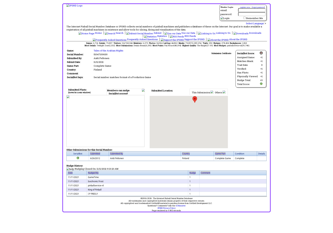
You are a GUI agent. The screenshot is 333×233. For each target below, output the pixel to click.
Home (98, 32)
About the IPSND (238, 39)
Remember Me (254, 18)
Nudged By (93, 172)
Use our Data (188, 32)
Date (70, 172)
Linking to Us (223, 32)
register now (245, 7)
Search (119, 32)
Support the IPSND (194, 39)
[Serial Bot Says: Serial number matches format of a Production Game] (77, 158)
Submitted (95, 153)
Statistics (162, 36)
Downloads (255, 32)
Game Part (220, 153)
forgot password (258, 7)
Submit (157, 32)
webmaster (181, 205)
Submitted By (116, 153)
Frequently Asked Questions (142, 39)
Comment (205, 172)
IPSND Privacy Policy (167, 208)
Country (186, 153)
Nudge (192, 172)
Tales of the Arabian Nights (108, 50)
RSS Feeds (190, 36)
